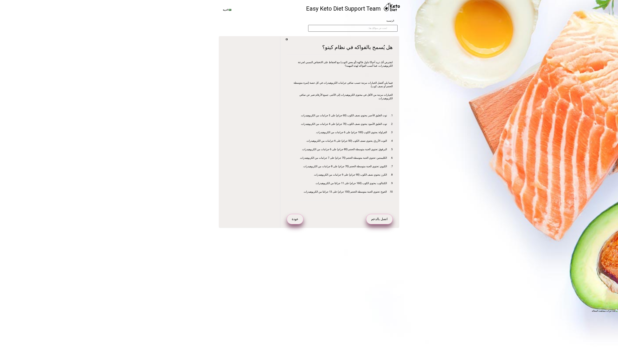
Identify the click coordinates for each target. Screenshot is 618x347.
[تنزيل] (315, 134)
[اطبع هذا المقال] (287, 39)
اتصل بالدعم (379, 219)
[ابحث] (390, 28)
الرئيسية (390, 20)
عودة (295, 219)
